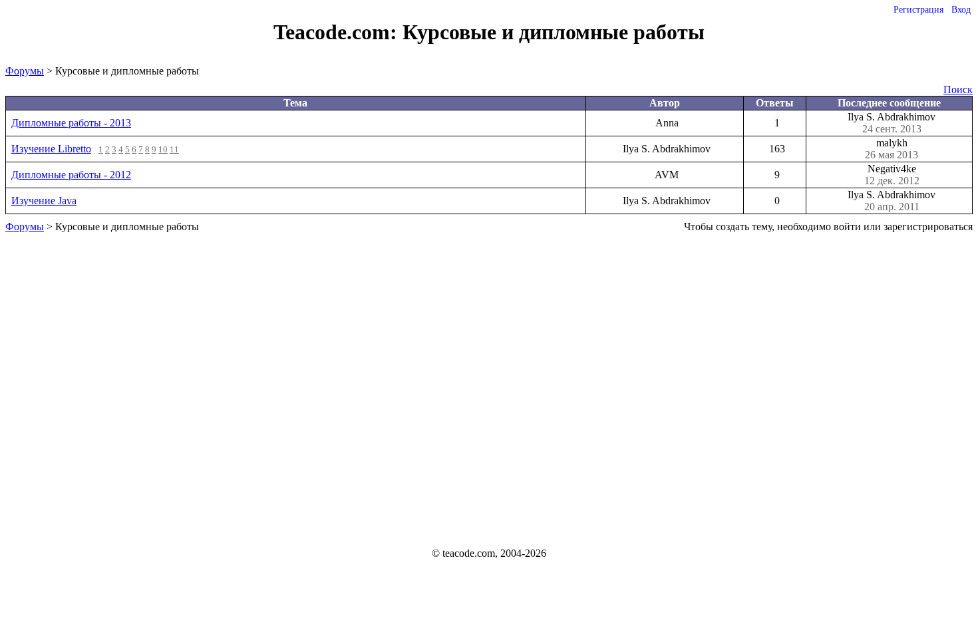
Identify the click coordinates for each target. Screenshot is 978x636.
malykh (891, 148)
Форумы (24, 71)
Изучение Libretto (51, 148)
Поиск (958, 89)
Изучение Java (44, 200)
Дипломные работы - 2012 (71, 174)
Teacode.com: (338, 32)
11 (174, 149)
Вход (961, 10)
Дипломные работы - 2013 (71, 122)
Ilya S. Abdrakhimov (891, 122)
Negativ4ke (891, 174)
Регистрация (918, 10)
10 (163, 149)
